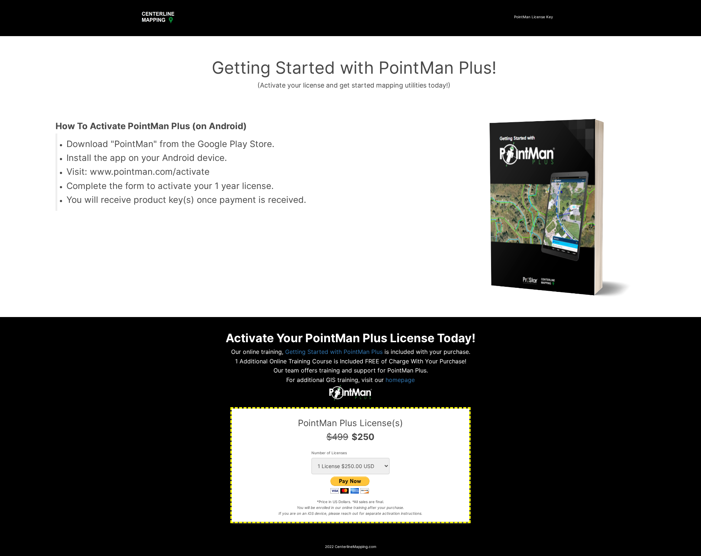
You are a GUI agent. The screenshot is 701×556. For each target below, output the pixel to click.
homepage (400, 379)
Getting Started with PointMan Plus (334, 351)
